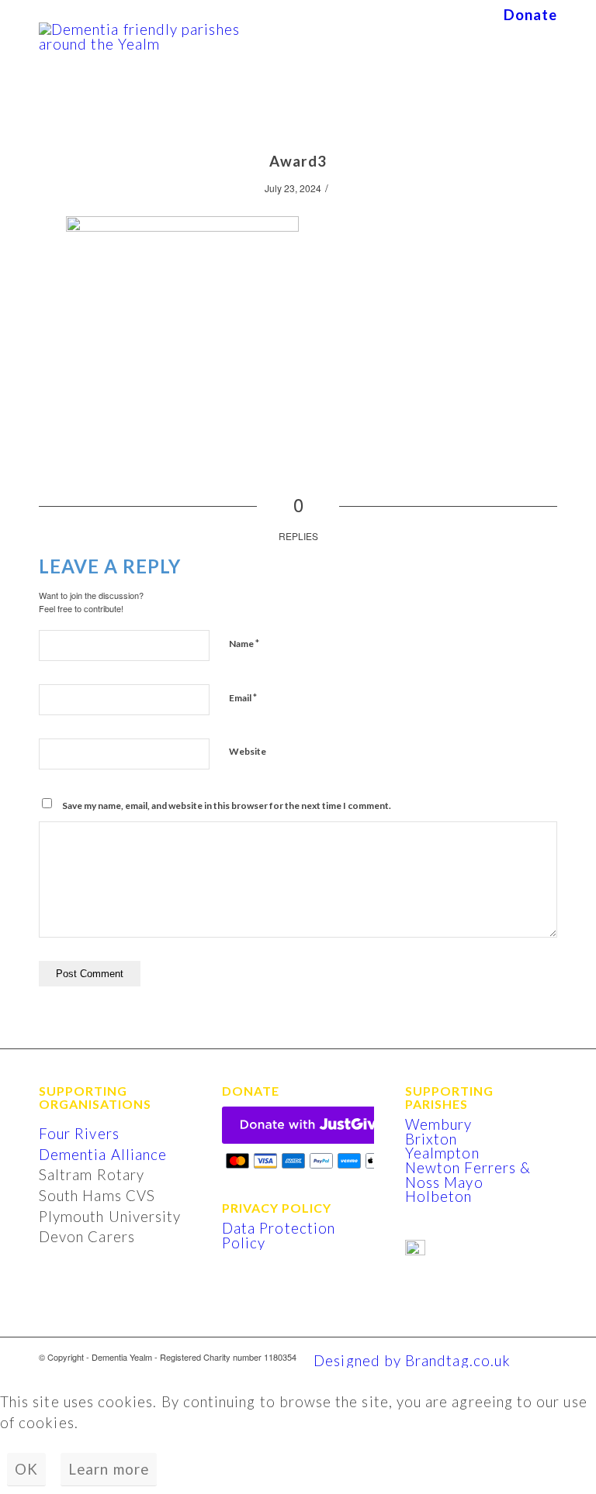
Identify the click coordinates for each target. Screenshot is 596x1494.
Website (247, 751)
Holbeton (439, 1196)
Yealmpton (442, 1153)
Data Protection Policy (278, 1235)
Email (243, 697)
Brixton (431, 1139)
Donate (530, 14)
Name (244, 643)
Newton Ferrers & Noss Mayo (468, 1175)
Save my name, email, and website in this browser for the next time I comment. (226, 805)
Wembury (438, 1124)
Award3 (297, 161)
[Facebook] (545, 1356)
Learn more (108, 1469)
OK (26, 1469)
